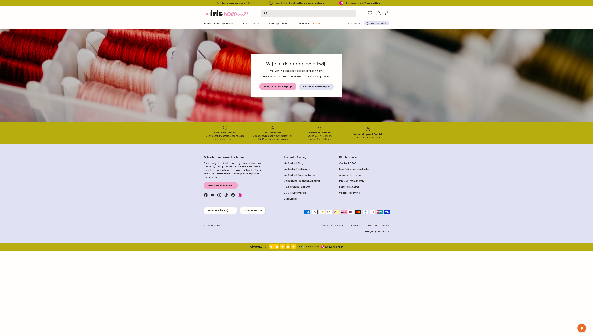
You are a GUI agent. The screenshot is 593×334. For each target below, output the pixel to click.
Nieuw (207, 23)
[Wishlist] (370, 13)
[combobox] (308, 13)
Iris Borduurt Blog (293, 163)
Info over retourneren (351, 180)
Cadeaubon (303, 23)
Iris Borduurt (216, 225)
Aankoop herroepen (350, 175)
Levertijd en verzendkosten (354, 169)
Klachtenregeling (349, 186)
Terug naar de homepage (278, 86)
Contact (385, 225)
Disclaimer (372, 225)
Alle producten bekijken (316, 86)
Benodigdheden (252, 23)
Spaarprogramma (349, 192)
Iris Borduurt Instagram (297, 169)
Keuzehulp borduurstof (297, 186)
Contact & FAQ (348, 163)
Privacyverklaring (355, 225)
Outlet (317, 23)
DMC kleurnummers (295, 192)
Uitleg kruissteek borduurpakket (302, 180)
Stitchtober (354, 23)
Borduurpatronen (278, 23)
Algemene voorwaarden (332, 225)
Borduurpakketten (224, 23)
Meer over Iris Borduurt (220, 185)
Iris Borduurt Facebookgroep (300, 175)
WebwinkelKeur (281, 136)
